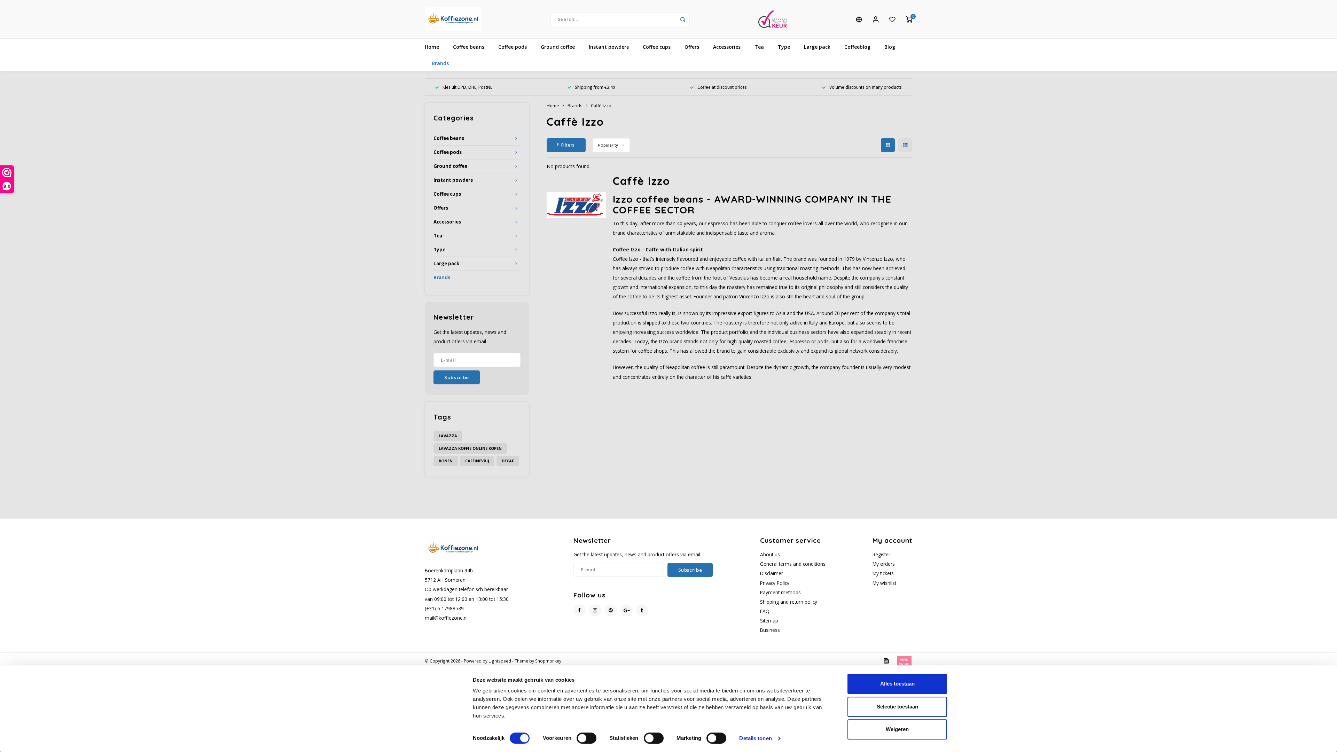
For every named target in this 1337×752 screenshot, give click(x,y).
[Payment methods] (885, 660)
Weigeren (897, 729)
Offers (692, 47)
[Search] (683, 19)
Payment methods (780, 592)
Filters (568, 145)
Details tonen (755, 738)
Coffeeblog (857, 47)
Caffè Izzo (601, 106)
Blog (889, 47)
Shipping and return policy (788, 601)
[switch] (586, 738)
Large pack (817, 47)
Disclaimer (771, 573)
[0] (909, 19)
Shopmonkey (548, 661)
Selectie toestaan (897, 707)
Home (432, 47)
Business (770, 630)
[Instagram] (595, 610)
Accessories (727, 47)
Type (784, 47)
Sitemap (769, 620)
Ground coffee (558, 47)
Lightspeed (499, 661)
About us (770, 554)
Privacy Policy (774, 583)
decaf (508, 460)
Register (881, 554)
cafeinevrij (477, 460)
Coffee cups (657, 47)
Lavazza (448, 435)
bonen (446, 460)
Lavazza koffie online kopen (470, 448)
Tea (759, 47)
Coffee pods (512, 47)
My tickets (883, 573)
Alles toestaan (897, 684)
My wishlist (884, 583)
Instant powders (609, 47)
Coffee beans (468, 47)
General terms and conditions (793, 564)
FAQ (764, 611)
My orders (884, 564)
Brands (440, 63)
